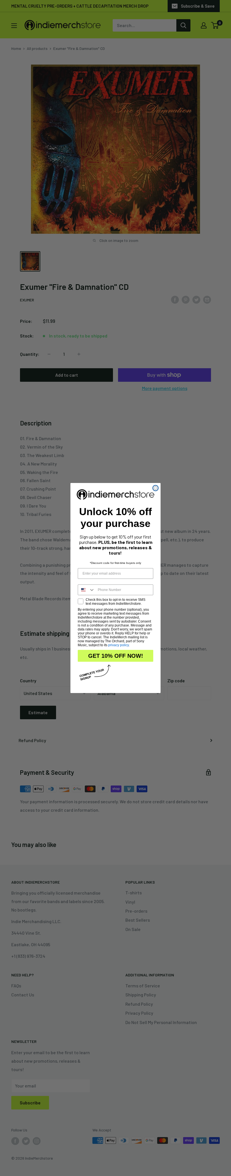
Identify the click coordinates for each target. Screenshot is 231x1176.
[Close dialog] (155, 488)
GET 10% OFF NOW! (115, 656)
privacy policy (118, 645)
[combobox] (86, 590)
